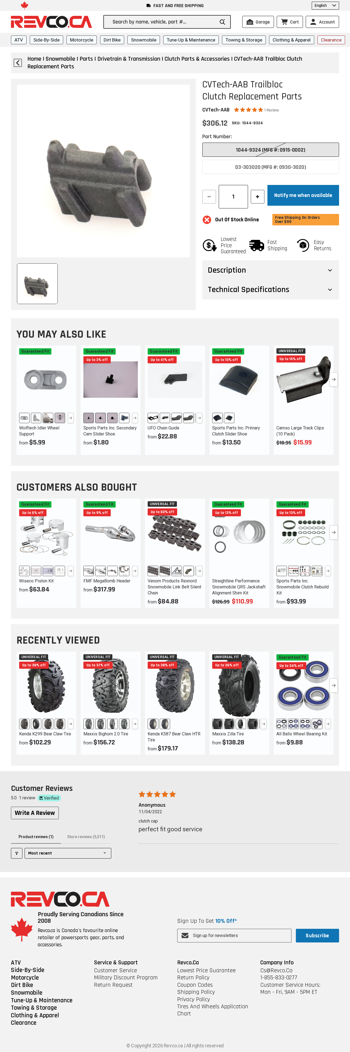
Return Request (113, 985)
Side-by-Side (46, 40)
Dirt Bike (112, 40)
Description (227, 270)
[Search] (222, 22)
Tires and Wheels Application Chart (212, 1010)
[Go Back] (18, 63)
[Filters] (16, 853)
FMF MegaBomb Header (106, 581)
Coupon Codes (195, 985)
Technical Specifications (248, 289)
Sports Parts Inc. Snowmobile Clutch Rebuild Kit (302, 587)
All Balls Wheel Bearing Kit (301, 733)
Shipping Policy (196, 992)
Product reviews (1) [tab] (36, 837)
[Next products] (333, 379)
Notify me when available (303, 195)
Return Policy (193, 977)
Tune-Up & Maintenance (191, 40)
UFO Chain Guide (163, 428)
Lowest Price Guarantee (206, 970)
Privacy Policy (193, 999)
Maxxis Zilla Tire (228, 733)
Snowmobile (143, 40)
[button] (249, 109)
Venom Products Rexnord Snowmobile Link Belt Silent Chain (174, 587)
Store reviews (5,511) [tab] (86, 837)
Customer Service (115, 970)
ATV (18, 40)
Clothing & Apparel (292, 40)
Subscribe (317, 935)
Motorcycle (81, 40)
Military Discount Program (126, 977)
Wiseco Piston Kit (36, 581)
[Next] (71, 418)
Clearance (331, 40)
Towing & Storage (244, 40)
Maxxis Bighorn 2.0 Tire (105, 733)
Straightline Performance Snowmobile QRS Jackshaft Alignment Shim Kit (239, 587)
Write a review (35, 813)
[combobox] (163, 22)
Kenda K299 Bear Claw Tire (45, 733)
